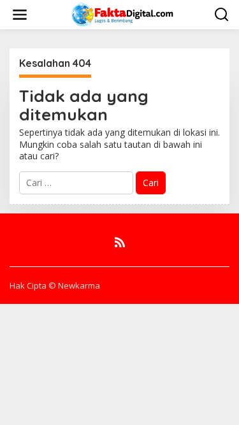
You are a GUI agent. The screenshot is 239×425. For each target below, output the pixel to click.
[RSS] (120, 242)
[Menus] (20, 14)
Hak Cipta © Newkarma (55, 285)
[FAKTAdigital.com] (122, 14)
